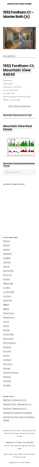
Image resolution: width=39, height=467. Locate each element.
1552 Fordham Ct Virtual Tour (19, 106)
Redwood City (8, 338)
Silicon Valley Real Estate (27, 454)
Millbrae (6, 305)
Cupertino (7, 262)
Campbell (6, 258)
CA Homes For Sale (19, 457)
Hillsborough (8, 283)
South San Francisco (11, 372)
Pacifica (6, 326)
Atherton (6, 241)
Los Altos (6, 288)
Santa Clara (7, 364)
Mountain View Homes (19, 3)
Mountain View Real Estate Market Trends (19, 164)
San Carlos (7, 351)
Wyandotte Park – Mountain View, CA (17, 404)
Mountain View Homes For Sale (17, 115)
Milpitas (6, 309)
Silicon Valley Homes (11, 454)
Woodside (7, 385)
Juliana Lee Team (14, 442)
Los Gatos (7, 296)
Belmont (6, 245)
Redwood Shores (9, 343)
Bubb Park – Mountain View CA (14, 400)
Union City (7, 381)
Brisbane (6, 249)
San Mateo (7, 360)
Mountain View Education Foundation (17, 413)
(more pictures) (9, 56)
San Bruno (7, 347)
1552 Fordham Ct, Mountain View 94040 (19, 70)
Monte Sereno (8, 313)
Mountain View (8, 317)
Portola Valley (8, 334)
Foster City (7, 275)
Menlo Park (7, 300)
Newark (6, 322)
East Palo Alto (8, 271)
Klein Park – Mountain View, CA (15, 408)
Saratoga (6, 368)
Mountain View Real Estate (17, 128)
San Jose (6, 355)
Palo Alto (6, 330)
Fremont (6, 279)
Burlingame (7, 254)
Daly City (6, 266)
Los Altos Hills (8, 292)
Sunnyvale (7, 377)
